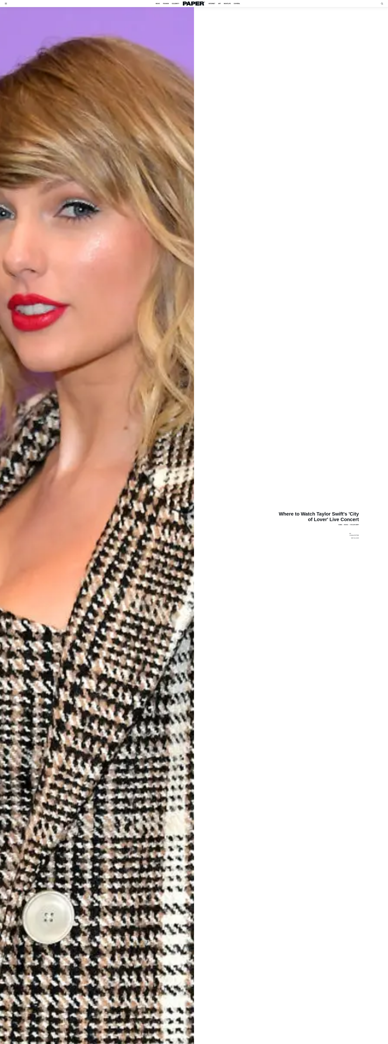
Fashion (166, 3)
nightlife (227, 3)
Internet (212, 3)
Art (219, 3)
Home (340, 524)
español (237, 3)
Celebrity (175, 3)
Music (158, 3)
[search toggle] (382, 4)
